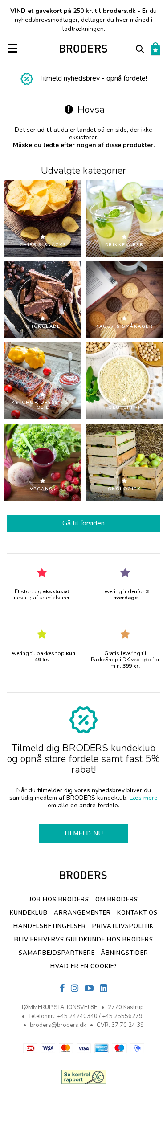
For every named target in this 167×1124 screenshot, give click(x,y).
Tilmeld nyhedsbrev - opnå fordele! (93, 78)
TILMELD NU (83, 833)
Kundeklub (29, 913)
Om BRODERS (116, 900)
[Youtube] (89, 989)
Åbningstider (124, 953)
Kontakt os (137, 913)
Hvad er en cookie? (83, 966)
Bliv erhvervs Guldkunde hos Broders (83, 940)
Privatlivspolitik (123, 926)
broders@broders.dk (58, 1025)
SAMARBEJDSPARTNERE (57, 953)
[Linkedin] (103, 989)
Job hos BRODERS (59, 900)
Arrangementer (82, 913)
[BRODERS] (84, 49)
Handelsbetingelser (49, 926)
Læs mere (144, 798)
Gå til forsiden (83, 523)
